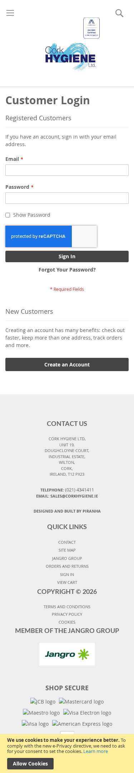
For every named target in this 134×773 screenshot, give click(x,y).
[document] (67, 753)
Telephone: (67, 489)
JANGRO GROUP (67, 558)
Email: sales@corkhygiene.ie (67, 496)
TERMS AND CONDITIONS (67, 606)
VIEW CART (67, 582)
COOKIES (67, 622)
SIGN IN (67, 574)
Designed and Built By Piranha (67, 511)
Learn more (95, 751)
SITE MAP (67, 550)
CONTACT (67, 542)
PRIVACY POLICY (67, 614)
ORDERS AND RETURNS (67, 566)
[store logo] (67, 36)
